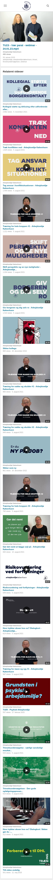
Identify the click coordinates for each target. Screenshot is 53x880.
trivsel (35, 60)
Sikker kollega (9, 348)
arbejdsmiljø (7, 60)
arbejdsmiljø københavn (22, 60)
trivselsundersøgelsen (11, 62)
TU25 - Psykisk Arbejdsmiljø (16, 710)
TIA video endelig (11, 870)
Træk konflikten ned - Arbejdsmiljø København (25, 147)
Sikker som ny (9, 468)
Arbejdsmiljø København (12, 52)
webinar (24, 62)
